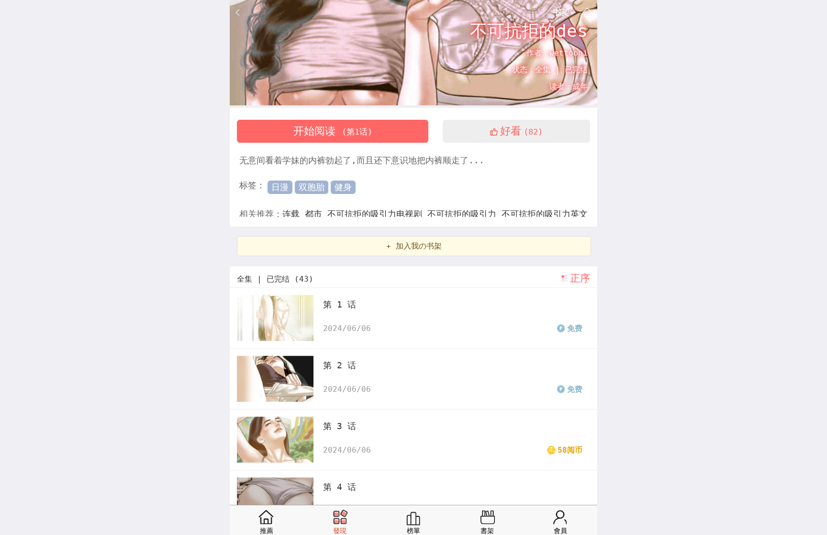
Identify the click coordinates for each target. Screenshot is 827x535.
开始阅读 (332, 131)
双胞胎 (311, 187)
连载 (293, 214)
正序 (580, 278)
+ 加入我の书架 (414, 245)
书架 (561, 12)
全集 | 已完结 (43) (275, 279)
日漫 (280, 187)
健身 (343, 187)
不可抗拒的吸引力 (464, 214)
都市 (316, 214)
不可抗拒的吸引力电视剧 (377, 214)
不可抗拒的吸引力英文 (545, 214)
